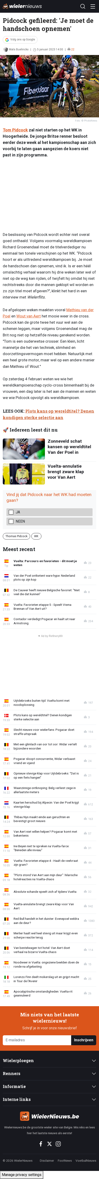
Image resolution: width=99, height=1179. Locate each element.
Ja (18, 512)
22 (72, 49)
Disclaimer (47, 1160)
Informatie (14, 1086)
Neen (20, 521)
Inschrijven (83, 1040)
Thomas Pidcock (16, 536)
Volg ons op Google (22, 39)
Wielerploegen (18, 1060)
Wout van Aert (28, 316)
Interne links (17, 1099)
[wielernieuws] (49, 1116)
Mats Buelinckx (19, 49)
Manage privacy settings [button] (21, 1175)
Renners (11, 1073)
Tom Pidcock (15, 130)
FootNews (65, 1160)
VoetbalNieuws (86, 1160)
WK (36, 536)
